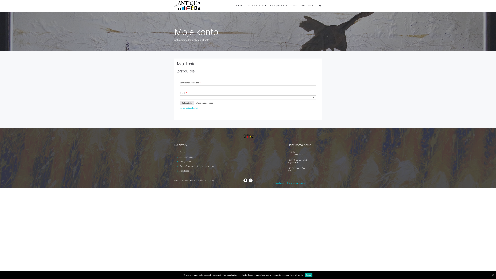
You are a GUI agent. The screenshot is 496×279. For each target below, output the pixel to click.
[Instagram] (251, 180)
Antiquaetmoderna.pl (185, 40)
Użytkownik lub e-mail (190, 83)
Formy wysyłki (186, 161)
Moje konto (186, 63)
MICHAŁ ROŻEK (192, 180)
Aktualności (307, 6)
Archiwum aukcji (186, 157)
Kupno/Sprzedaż (278, 6)
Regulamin (279, 183)
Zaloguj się (187, 103)
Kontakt (183, 152)
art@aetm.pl (293, 162)
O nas (294, 6)
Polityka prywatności (296, 183)
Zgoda (308, 275)
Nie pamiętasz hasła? (189, 108)
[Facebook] (245, 180)
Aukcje (239, 6)
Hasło (183, 93)
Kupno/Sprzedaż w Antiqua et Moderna (197, 166)
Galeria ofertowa (256, 6)
